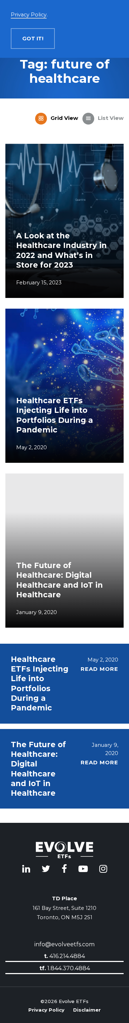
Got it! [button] (32, 38)
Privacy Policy (46, 1009)
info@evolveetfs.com (64, 944)
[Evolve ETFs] (64, 851)
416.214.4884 (64, 956)
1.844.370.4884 (64, 967)
